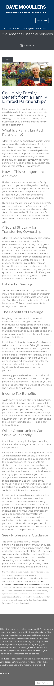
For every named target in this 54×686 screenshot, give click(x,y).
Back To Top (42, 683)
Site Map (4, 673)
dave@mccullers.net (35, 28)
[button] (41, 20)
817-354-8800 (11, 28)
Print (7, 59)
